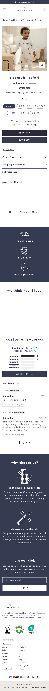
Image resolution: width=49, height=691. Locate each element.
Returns (21, 669)
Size (24, 99)
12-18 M (23, 113)
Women (5, 656)
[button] (19, 83)
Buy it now (24, 140)
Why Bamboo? (24, 647)
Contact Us (22, 663)
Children (5, 653)
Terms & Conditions (23, 688)
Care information (11, 157)
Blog (20, 659)
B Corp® (21, 656)
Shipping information (13, 165)
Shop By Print (7, 669)
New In (4, 647)
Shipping (20, 93)
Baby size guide (10, 172)
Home (5, 20)
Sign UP (24, 588)
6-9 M (40, 106)
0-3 (20, 106)
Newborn (9, 106)
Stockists (22, 650)
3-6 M (29, 106)
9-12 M (12, 113)
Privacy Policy (9, 688)
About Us (22, 644)
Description (8, 150)
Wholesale (22, 653)
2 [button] (23, 443)
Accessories (6, 666)
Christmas (5, 659)
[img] (8, 396)
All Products (16, 20)
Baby (4, 650)
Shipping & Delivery (26, 666)
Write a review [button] (24, 374)
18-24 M (35, 113)
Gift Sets (5, 663)
